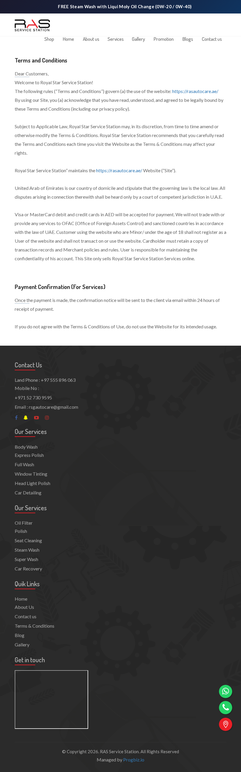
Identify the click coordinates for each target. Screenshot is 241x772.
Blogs (188, 39)
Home (68, 39)
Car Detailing (28, 492)
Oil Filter (24, 523)
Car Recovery (28, 568)
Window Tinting (31, 474)
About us (91, 39)
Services (116, 39)
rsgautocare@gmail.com (53, 407)
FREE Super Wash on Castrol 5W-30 (125, 6)
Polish (21, 531)
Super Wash (26, 559)
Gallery (138, 39)
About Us (24, 607)
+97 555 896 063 (58, 380)
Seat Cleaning (28, 540)
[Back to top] (225, 740)
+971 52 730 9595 (33, 397)
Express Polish (29, 455)
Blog (19, 635)
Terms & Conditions (34, 626)
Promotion (164, 39)
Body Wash (26, 447)
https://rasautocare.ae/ (195, 91)
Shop (49, 39)
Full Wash (24, 464)
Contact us (212, 39)
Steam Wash (27, 550)
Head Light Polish (32, 483)
